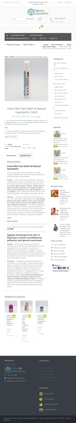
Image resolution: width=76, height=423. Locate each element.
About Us (43, 38)
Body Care (58, 73)
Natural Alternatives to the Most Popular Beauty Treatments (65, 194)
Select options (14, 316)
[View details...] (54, 193)
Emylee (64, 236)
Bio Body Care (59, 90)
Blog (34, 38)
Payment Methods (51, 409)
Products (12, 56)
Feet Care (58, 102)
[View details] (11, 307)
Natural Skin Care (36, 35)
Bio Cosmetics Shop (17, 35)
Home (46, 44)
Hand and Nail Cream (59, 118)
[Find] (40, 18)
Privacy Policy (49, 394)
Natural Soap (59, 110)
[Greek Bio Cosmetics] (38, 12)
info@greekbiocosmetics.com (16, 378)
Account (8, 2)
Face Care (58, 76)
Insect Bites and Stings (61, 105)
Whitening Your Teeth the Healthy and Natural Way (65, 211)
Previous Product (12, 44)
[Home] (7, 35)
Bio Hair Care (59, 96)
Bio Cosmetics (57, 44)
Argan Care (58, 87)
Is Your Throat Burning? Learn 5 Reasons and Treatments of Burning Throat (65, 228)
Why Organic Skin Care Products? (17, 38)
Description (11, 155)
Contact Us (53, 38)
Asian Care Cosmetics (59, 63)
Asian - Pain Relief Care (62, 68)
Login (61, 2)
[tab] (11, 155)
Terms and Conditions (51, 404)
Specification (25, 155)
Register (69, 2)
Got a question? (49, 399)
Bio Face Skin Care (60, 93)
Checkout (16, 2)
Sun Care (57, 113)
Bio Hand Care (59, 99)
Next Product (29, 44)
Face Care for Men (60, 79)
